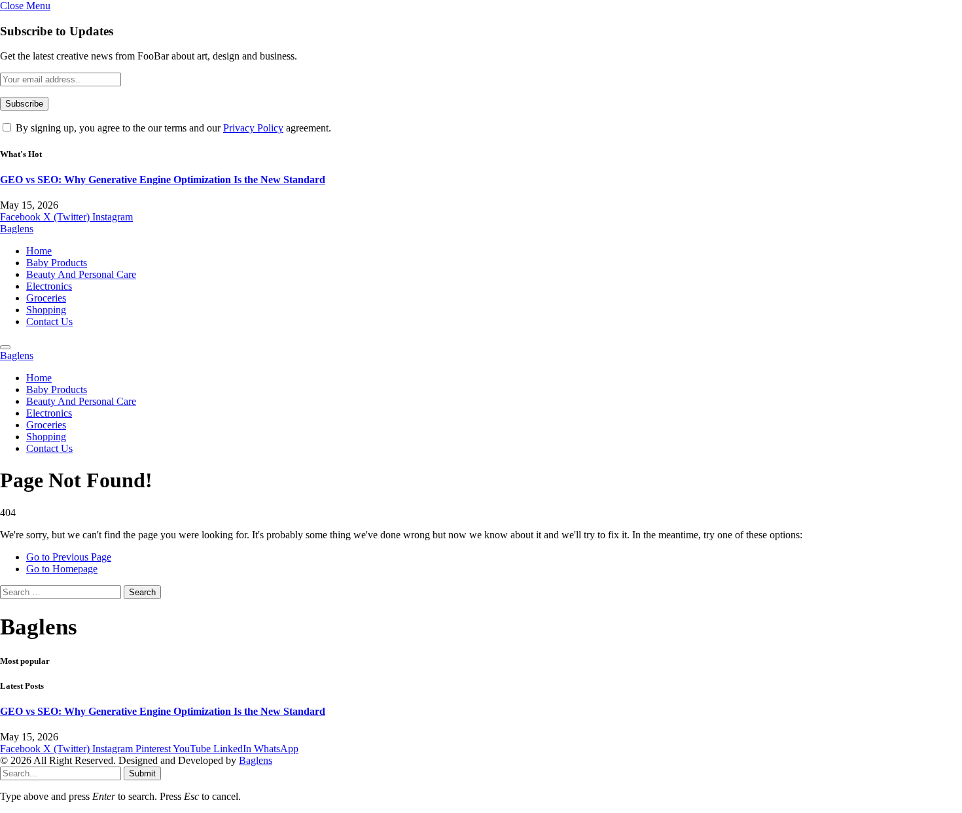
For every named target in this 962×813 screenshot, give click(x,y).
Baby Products (56, 262)
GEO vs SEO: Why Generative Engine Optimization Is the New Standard (162, 179)
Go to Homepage (62, 568)
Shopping (46, 309)
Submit (142, 773)
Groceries (46, 297)
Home (39, 250)
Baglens (255, 760)
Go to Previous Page (68, 556)
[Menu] (5, 347)
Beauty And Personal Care (81, 274)
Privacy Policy (253, 127)
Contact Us (49, 321)
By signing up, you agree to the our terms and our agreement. (172, 127)
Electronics (49, 286)
